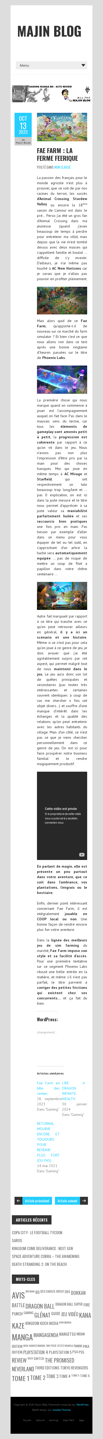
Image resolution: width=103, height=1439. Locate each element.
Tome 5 (75, 1375)
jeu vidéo (69, 1314)
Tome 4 (65, 1376)
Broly (60, 1291)
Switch (39, 1358)
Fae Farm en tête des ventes (48, 1088)
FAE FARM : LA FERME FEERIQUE (57, 154)
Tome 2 (37, 1377)
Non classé (62, 167)
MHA (25, 1345)
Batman (30, 1291)
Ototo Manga (65, 1345)
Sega (30, 1358)
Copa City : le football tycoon (37, 1232)
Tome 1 (20, 1378)
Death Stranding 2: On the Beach (39, 1264)
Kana (85, 1315)
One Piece (51, 1345)
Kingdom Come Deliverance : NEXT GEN (42, 1248)
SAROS (17, 1240)
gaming (29, 1312)
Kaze (18, 1325)
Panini (78, 1345)
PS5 (81, 1352)
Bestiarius (47, 1291)
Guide (55, 1313)
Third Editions (47, 1367)
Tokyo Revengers (74, 1367)
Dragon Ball (40, 1306)
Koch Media (49, 1323)
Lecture (40, 1420)
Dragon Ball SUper (69, 1304)
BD (37, 1292)
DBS (67, 1291)
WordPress (82, 1404)
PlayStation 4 (35, 1352)
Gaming (53, 1420)
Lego (81, 1420)
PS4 (75, 1351)
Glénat (42, 1315)
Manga (22, 1337)
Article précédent (37, 1200)
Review (19, 1360)
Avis (18, 1295)
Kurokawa (65, 1322)
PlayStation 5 (60, 1352)
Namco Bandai (37, 1345)
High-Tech (68, 1420)
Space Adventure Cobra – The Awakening (45, 1256)
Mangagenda (46, 1334)
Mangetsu (67, 1334)
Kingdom (32, 1323)
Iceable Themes (62, 1410)
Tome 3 (52, 1376)
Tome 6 (85, 1375)
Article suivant (67, 1200)
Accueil (27, 1420)
